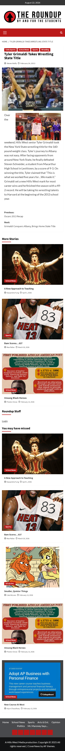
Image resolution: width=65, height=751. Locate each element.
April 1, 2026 (27, 293)
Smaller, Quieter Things (16, 591)
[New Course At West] (32, 680)
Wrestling (45, 49)
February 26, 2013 (27, 63)
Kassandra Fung (13, 293)
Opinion (56, 722)
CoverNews (34, 746)
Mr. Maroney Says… (38, 725)
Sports (35, 49)
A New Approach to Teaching (19, 288)
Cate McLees (11, 595)
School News (24, 49)
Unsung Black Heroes (15, 398)
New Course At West (14, 704)
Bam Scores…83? (13, 343)
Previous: (13, 214)
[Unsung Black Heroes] (32, 373)
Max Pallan (11, 347)
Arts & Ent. (10, 583)
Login (5, 421)
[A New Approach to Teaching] (32, 264)
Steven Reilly (12, 63)
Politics (21, 725)
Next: (29, 224)
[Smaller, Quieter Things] (32, 567)
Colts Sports (10, 49)
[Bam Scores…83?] (32, 319)
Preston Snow (12, 402)
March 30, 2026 (23, 347)
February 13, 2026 (27, 402)
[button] (5, 32)
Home (5, 722)
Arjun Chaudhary (13, 708)
